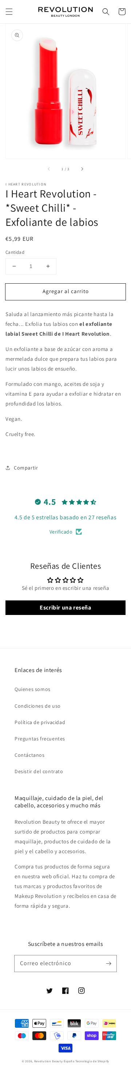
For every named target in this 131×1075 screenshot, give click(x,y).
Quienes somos (33, 689)
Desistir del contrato (39, 771)
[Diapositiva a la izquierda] (49, 169)
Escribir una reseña (65, 607)
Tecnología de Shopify (92, 1061)
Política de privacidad (40, 722)
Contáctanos (30, 755)
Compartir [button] (26, 467)
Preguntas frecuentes (40, 738)
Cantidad (14, 252)
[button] (9, 12)
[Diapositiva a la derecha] (82, 169)
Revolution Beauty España (54, 1061)
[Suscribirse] (108, 963)
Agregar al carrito (66, 291)
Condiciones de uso (38, 706)
